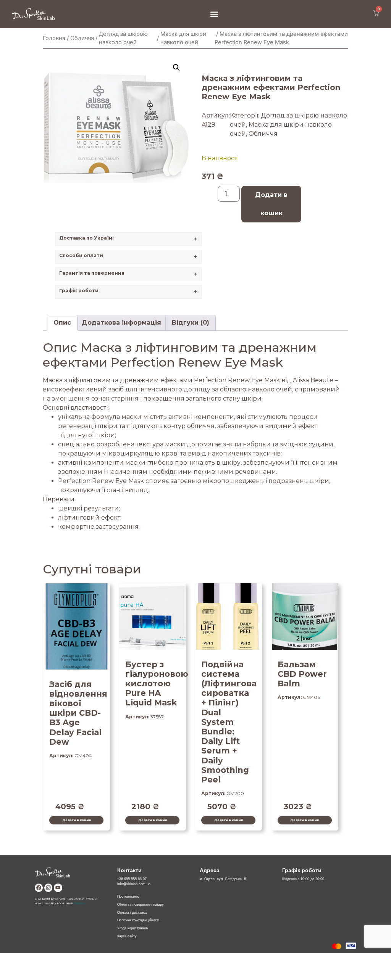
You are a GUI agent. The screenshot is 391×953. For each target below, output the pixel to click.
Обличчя (82, 38)
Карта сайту (127, 936)
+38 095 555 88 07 (132, 879)
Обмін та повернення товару (140, 904)
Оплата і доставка (132, 912)
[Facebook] (39, 888)
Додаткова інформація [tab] (121, 322)
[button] (214, 14)
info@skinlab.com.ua (133, 884)
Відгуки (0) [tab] (190, 322)
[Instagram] (48, 888)
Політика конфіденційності (138, 920)
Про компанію (128, 896)
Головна (54, 38)
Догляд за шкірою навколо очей (123, 38)
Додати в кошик (271, 204)
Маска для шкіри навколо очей (183, 38)
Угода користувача (132, 928)
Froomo (79, 903)
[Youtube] (58, 888)
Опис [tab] (62, 322)
